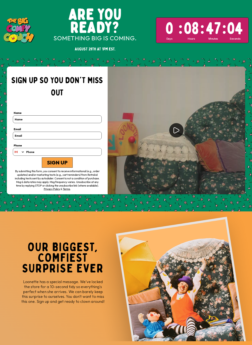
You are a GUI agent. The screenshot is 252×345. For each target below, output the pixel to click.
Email (17, 129)
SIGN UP (57, 162)
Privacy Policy (52, 189)
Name (18, 113)
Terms (66, 189)
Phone (18, 145)
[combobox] (19, 152)
